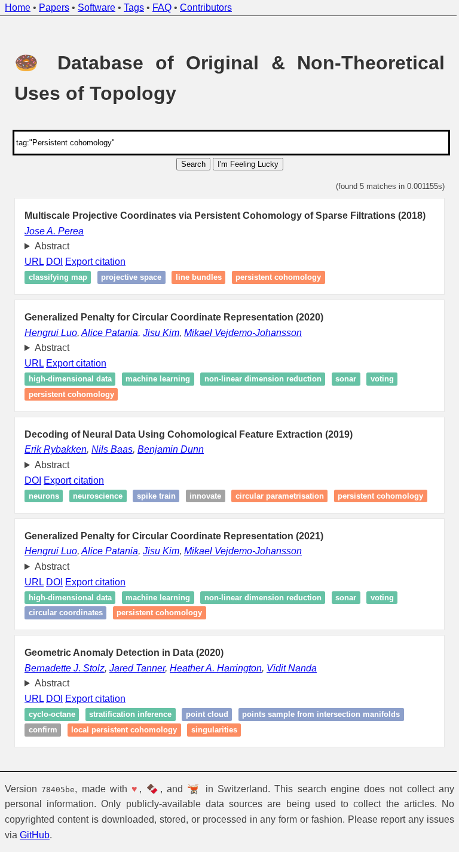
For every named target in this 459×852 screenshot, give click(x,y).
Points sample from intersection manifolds (317, 714)
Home (17, 7)
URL (29, 261)
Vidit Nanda (287, 668)
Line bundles (194, 277)
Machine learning (153, 379)
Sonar (341, 379)
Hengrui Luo (46, 333)
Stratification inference (126, 714)
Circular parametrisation (275, 495)
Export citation (91, 261)
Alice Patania (105, 333)
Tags (134, 7)
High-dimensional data (65, 379)
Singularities (209, 729)
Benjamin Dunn (166, 449)
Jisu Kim (157, 333)
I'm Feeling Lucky (248, 164)
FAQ (162, 7)
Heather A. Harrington (212, 668)
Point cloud (202, 714)
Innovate (201, 495)
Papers (54, 7)
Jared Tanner (133, 668)
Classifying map (53, 277)
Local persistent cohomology (120, 729)
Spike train (151, 495)
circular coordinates (61, 613)
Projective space (127, 277)
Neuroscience (93, 495)
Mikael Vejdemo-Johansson (239, 333)
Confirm (38, 729)
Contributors (206, 7)
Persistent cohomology (274, 277)
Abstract (47, 246)
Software (96, 7)
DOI (50, 261)
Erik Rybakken (51, 449)
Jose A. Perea (54, 231)
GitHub (64, 835)
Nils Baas (107, 449)
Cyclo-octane (47, 714)
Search (193, 164)
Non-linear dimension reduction (258, 379)
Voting (377, 379)
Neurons (39, 495)
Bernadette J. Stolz (60, 668)
